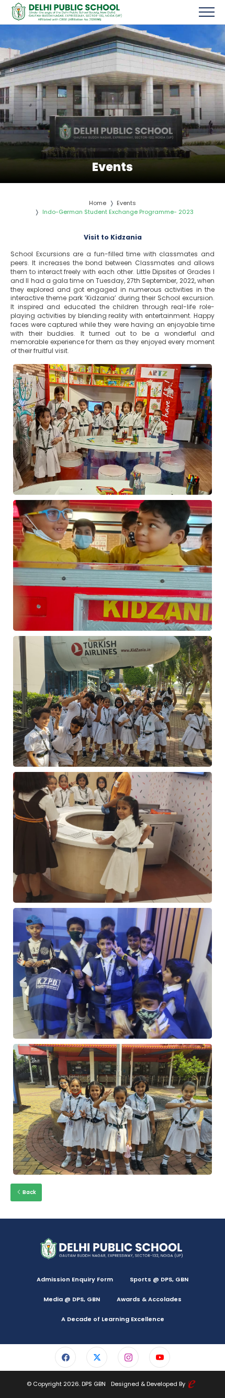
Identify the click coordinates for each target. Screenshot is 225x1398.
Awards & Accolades (149, 1299)
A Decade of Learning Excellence (112, 1319)
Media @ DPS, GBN (71, 1299)
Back (28, 1192)
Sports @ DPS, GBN (159, 1279)
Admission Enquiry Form (75, 1279)
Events (126, 203)
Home (97, 203)
